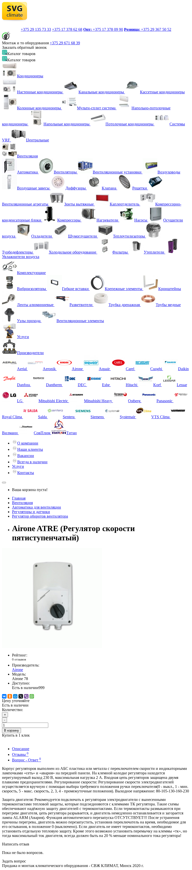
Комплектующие (31, 273)
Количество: (12, 710)
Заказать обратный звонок (24, 47)
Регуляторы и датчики (31, 512)
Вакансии (25, 456)
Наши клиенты (30, 449)
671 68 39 (65, 43)
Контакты (25, 473)
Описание (20, 749)
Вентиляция (27, 156)
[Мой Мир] (15, 696)
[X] (20, 696)
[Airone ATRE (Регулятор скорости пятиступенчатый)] (52, 646)
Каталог (21, 60)
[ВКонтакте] (4, 696)
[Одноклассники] (10, 696)
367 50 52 (147, 29)
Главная (19, 498)
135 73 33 (36, 29)
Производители (30, 353)
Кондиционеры (30, 76)
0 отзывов (19, 659)
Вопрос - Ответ (26, 760)
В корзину (11, 730)
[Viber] (26, 696)
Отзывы (20, 754)
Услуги (23, 337)
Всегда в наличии (32, 462)
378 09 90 (103, 29)
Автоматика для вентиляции (36, 507)
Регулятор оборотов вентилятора (40, 516)
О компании (27, 443)
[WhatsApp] (32, 696)
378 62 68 (67, 29)
